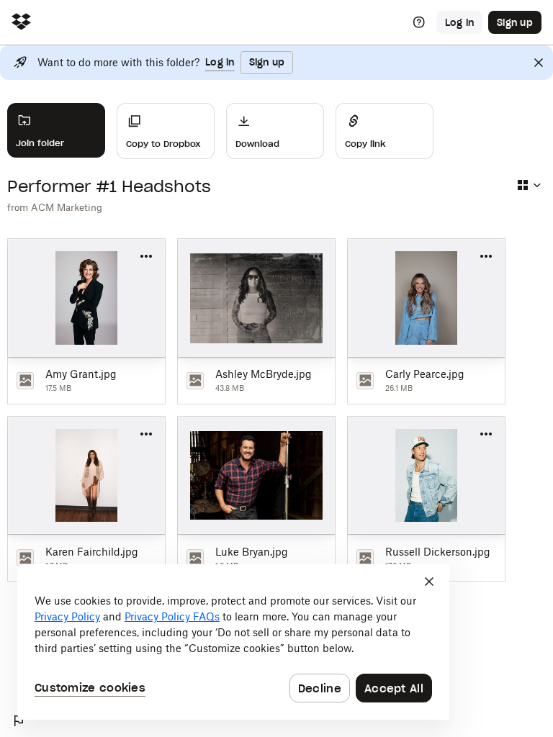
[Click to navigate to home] (21, 22)
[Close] (538, 62)
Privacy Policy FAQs (172, 616)
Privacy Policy (67, 616)
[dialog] (233, 642)
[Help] (419, 22)
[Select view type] (528, 184)
